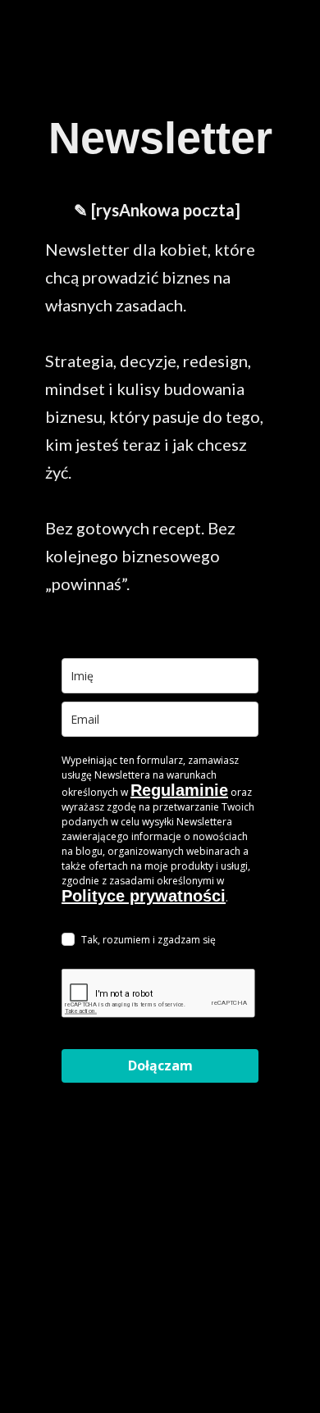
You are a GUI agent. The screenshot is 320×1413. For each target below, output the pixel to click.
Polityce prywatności (144, 896)
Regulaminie (179, 790)
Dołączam (160, 1065)
